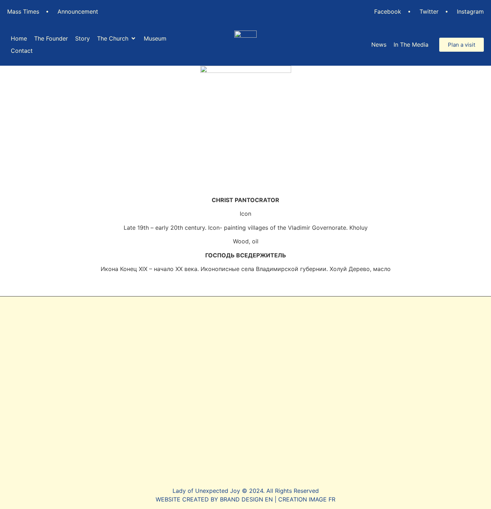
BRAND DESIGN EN (246, 499)
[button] (116, 38)
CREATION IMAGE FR (306, 499)
